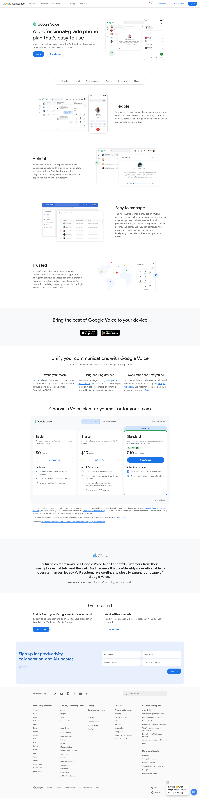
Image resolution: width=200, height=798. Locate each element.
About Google (70, 788)
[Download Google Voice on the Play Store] (110, 333)
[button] (194, 792)
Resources (83, 4)
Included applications (42, 706)
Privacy (49, 788)
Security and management (72, 706)
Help (97, 788)
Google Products (85, 788)
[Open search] (151, 4)
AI (64, 4)
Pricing (72, 4)
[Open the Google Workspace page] (14, 3)
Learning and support (151, 706)
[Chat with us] (194, 792)
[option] (64, 81)
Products (44, 4)
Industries (56, 4)
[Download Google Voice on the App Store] (89, 333)
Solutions (33, 4)
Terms (58, 788)
